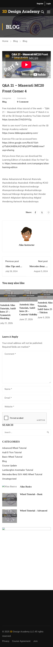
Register (40, 4)
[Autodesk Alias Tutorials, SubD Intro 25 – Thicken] (45, 294)
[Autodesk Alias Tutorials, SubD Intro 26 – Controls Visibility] (28, 295)
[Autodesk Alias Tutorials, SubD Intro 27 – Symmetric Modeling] (9, 295)
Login (48, 4)
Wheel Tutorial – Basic (31, 494)
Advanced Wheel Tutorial (14, 448)
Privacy (5, 641)
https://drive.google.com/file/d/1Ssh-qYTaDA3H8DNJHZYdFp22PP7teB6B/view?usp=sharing (23, 146)
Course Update (9, 465)
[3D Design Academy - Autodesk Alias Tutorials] (21, 12)
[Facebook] (35, 212)
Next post (43, 261)
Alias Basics (26, 486)
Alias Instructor (26, 245)
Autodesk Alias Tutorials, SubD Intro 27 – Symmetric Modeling (8, 312)
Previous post (12, 261)
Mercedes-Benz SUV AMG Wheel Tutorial (22, 474)
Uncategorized (9, 478)
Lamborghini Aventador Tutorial (17, 470)
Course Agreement (21, 641)
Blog (15, 41)
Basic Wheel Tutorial (12, 457)
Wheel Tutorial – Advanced (33, 510)
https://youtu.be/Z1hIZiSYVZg (16, 119)
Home (5, 41)
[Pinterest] (48, 212)
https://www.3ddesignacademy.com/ (20, 133)
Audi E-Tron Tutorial (12, 452)
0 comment (22, 102)
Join (35, 641)
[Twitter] (42, 212)
